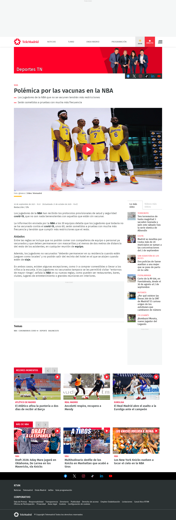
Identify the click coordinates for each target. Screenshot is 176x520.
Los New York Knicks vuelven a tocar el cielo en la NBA (136, 441)
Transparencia (51, 502)
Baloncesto (53, 331)
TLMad (71, 42)
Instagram (140, 76)
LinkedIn (153, 76)
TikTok (147, 76)
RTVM (17, 485)
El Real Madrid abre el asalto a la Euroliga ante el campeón (136, 387)
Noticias (51, 42)
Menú (160, 42)
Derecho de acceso (90, 502)
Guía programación (63, 490)
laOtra (50, 490)
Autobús (142, 293)
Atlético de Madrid (25, 402)
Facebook (128, 76)
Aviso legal (52, 504)
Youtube (159, 76)
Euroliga (119, 402)
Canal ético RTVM (141, 502)
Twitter (134, 76)
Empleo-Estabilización (110, 502)
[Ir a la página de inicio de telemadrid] (26, 42)
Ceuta (140, 236)
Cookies (62, 504)
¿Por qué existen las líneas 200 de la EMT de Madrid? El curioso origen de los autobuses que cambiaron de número (131, 295)
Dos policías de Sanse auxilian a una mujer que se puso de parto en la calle (131, 259)
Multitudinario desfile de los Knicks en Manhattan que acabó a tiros (86, 441)
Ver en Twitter (74, 476)
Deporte (43, 331)
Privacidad (41, 504)
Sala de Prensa (20, 502)
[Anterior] (48, 370)
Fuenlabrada (144, 275)
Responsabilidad (36, 502)
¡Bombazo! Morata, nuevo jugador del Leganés (131, 318)
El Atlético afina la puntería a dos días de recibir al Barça (37, 387)
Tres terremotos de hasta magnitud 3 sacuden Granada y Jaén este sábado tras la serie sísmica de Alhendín (131, 216)
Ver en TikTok (92, 476)
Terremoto (143, 213)
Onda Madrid (92, 42)
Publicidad (75, 502)
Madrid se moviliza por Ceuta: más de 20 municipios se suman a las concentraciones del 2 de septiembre (131, 239)
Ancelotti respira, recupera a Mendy (86, 387)
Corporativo (22, 497)
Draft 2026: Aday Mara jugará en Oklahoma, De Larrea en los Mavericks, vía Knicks (37, 441)
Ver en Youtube (110, 476)
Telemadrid (28, 490)
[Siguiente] (54, 370)
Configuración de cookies (79, 504)
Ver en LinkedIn (101, 476)
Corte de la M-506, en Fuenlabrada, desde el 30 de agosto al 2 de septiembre (131, 278)
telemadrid (23, 514)
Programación (119, 42)
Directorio (64, 502)
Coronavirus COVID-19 (28, 331)
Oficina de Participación (24, 504)
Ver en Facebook (65, 476)
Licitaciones (127, 502)
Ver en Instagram (83, 476)
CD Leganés (143, 315)
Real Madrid (71, 402)
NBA (16, 85)
